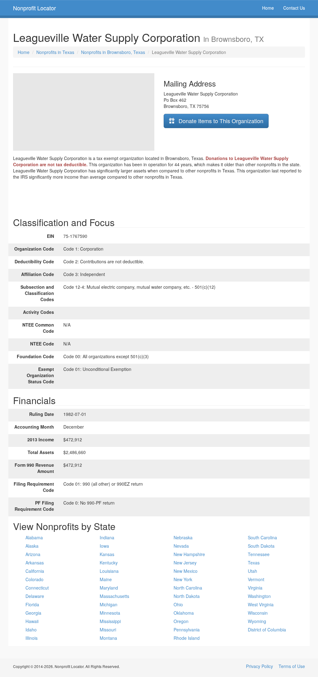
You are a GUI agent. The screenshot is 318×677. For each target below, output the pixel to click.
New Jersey (185, 562)
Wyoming (257, 621)
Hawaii (32, 621)
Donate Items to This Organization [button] (220, 121)
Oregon (181, 621)
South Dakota (261, 546)
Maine (106, 579)
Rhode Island (187, 638)
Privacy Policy (259, 666)
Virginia (255, 588)
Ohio (178, 604)
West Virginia (261, 604)
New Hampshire (189, 554)
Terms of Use (292, 666)
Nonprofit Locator (34, 8)
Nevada (181, 546)
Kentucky (109, 562)
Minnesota (110, 613)
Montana (108, 638)
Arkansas (34, 562)
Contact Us (294, 8)
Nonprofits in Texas (55, 52)
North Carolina (188, 588)
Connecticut (37, 588)
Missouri (108, 629)
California (34, 571)
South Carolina (262, 537)
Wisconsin (258, 613)
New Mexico (186, 571)
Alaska (32, 546)
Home (268, 8)
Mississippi (110, 621)
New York (183, 579)
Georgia (33, 613)
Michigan (108, 604)
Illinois (31, 638)
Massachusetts (114, 596)
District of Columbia (267, 629)
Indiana (107, 537)
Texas (254, 562)
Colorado (34, 579)
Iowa (104, 546)
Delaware (34, 596)
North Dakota (187, 596)
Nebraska (183, 537)
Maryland (109, 588)
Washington (259, 596)
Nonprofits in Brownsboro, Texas (113, 52)
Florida (32, 604)
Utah (252, 571)
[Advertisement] (159, 197)
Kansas (107, 554)
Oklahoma (184, 613)
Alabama (34, 537)
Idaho (31, 629)
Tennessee (259, 554)
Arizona (32, 554)
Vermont (256, 579)
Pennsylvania (187, 629)
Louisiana (109, 571)
